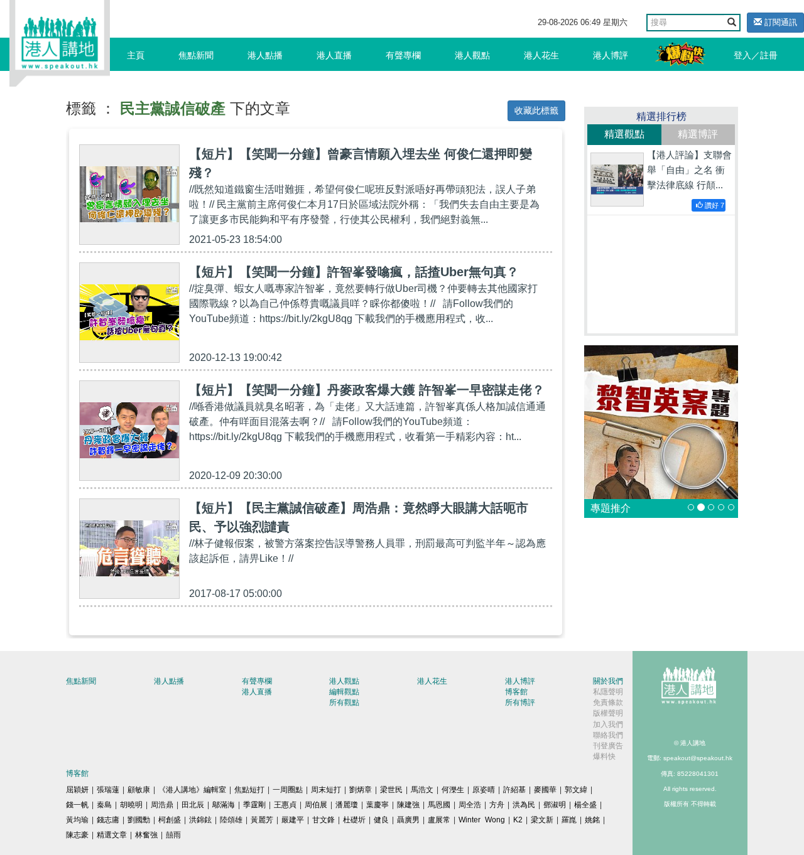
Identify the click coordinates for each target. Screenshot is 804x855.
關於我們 (608, 681)
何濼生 (453, 789)
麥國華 (545, 789)
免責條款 (608, 702)
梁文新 (542, 819)
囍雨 (173, 835)
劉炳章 (360, 789)
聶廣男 (408, 819)
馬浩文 (422, 789)
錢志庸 (108, 819)
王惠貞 (285, 804)
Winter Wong (482, 819)
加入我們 (608, 724)
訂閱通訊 (779, 22)
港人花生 (541, 55)
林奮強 (146, 835)
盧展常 (439, 819)
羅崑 (569, 819)
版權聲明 (608, 713)
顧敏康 (139, 789)
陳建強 (408, 804)
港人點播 (265, 55)
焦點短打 (249, 789)
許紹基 (514, 789)
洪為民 (524, 804)
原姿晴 (483, 789)
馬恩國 (439, 804)
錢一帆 (77, 804)
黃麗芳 (262, 819)
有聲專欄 (403, 55)
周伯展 (316, 804)
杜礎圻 (354, 819)
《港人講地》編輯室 (192, 789)
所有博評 (520, 702)
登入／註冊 (756, 55)
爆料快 (604, 756)
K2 (518, 819)
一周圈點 (288, 789)
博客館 (516, 691)
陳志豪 (77, 835)
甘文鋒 (323, 819)
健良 (381, 819)
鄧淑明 (554, 804)
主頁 (135, 55)
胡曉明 (131, 804)
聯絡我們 (608, 735)
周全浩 (470, 804)
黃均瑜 (77, 819)
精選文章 (112, 835)
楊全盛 (585, 804)
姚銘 (592, 819)
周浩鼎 (162, 804)
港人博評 (610, 55)
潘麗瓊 (346, 804)
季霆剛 (254, 804)
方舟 (496, 804)
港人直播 (334, 55)
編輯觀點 (344, 691)
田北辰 (193, 804)
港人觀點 (472, 55)
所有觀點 (344, 702)
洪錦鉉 (200, 819)
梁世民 (391, 789)
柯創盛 (169, 819)
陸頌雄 (231, 819)
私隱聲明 (608, 691)
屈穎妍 (77, 789)
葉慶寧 (377, 804)
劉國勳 (139, 819)
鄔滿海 (223, 804)
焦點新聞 (196, 55)
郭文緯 (576, 789)
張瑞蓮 (108, 789)
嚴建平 (292, 819)
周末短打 (326, 789)
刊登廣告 (608, 745)
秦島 (104, 804)
